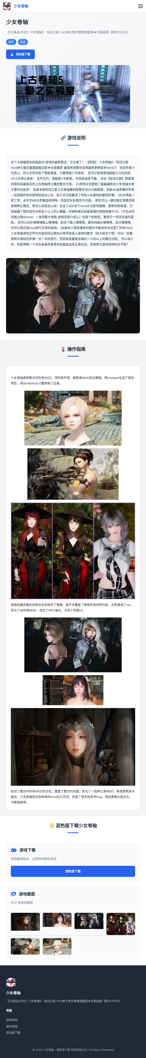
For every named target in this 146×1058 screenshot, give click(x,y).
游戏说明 (11, 1020)
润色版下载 (23, 54)
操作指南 (11, 1026)
